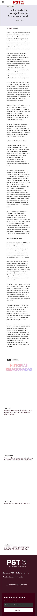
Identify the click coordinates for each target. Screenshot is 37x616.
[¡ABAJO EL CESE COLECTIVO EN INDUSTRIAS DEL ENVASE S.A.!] (18, 526)
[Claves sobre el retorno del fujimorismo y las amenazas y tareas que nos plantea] (18, 437)
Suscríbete (17, 610)
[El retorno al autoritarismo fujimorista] (18, 482)
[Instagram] (8, 589)
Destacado (9, 456)
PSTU (10, 28)
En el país (8, 501)
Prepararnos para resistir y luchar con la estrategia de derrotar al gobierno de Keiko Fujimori (18, 412)
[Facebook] (9, 353)
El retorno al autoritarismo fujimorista (17, 503)
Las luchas (8, 545)
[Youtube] (12, 589)
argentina (15, 359)
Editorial (8, 408)
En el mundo (10, 6)
